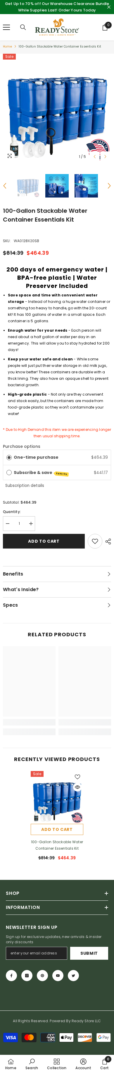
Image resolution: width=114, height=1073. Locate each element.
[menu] (6, 27)
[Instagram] (26, 975)
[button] (94, 156)
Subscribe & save (41, 473)
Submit (89, 953)
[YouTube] (57, 975)
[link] (29, 722)
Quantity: (12, 511)
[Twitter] (73, 975)
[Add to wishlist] (95, 541)
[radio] (9, 457)
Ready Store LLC (86, 1020)
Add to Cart (43, 541)
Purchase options (21, 446)
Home (7, 46)
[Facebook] (11, 975)
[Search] (23, 27)
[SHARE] (106, 541)
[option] (57, 108)
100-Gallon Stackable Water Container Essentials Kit (57, 845)
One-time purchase (36, 457)
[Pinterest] (42, 975)
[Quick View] (77, 787)
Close (109, 7)
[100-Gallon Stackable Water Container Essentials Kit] (57, 797)
